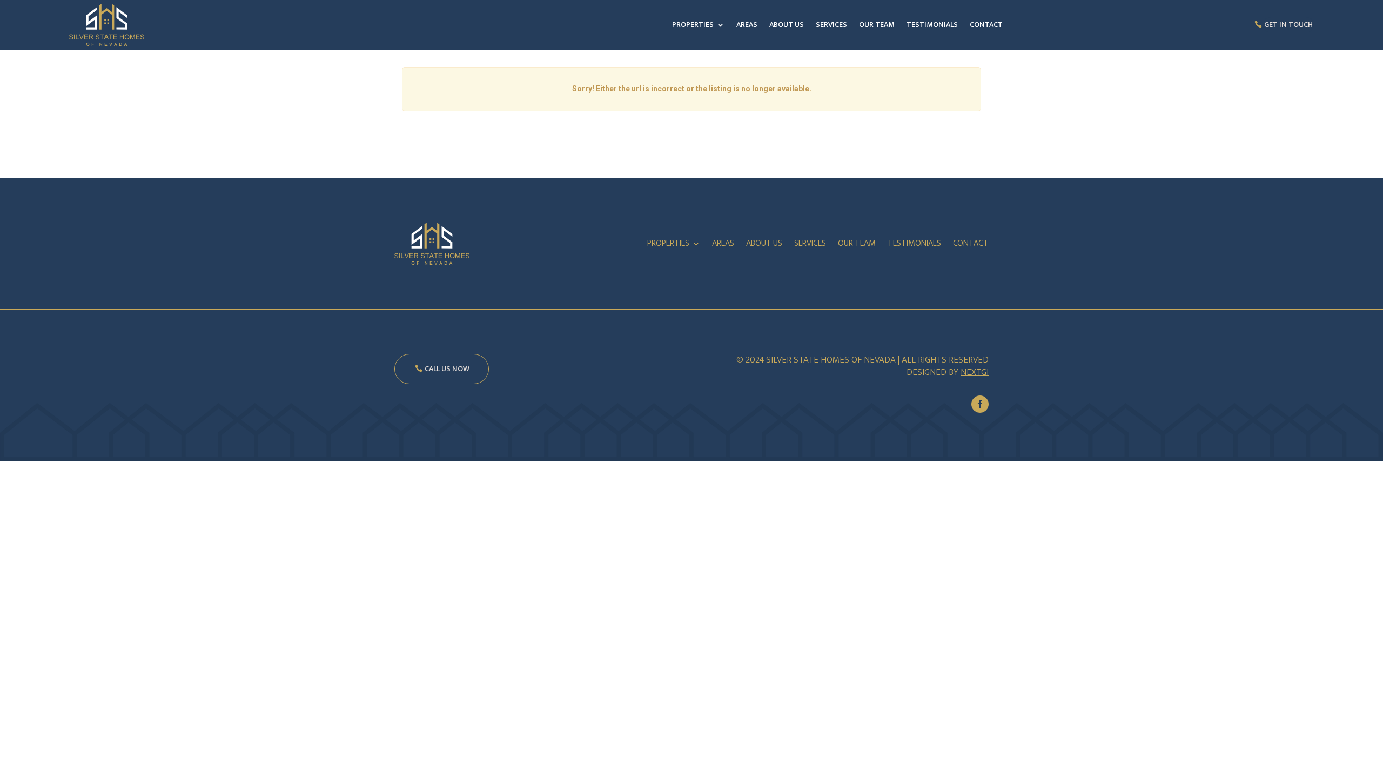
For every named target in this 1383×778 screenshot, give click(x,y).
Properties (693, 24)
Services (831, 24)
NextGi (975, 372)
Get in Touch (1288, 24)
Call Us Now (447, 369)
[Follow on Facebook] (980, 404)
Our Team (877, 24)
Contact (986, 24)
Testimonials (932, 24)
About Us (786, 24)
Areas (746, 24)
